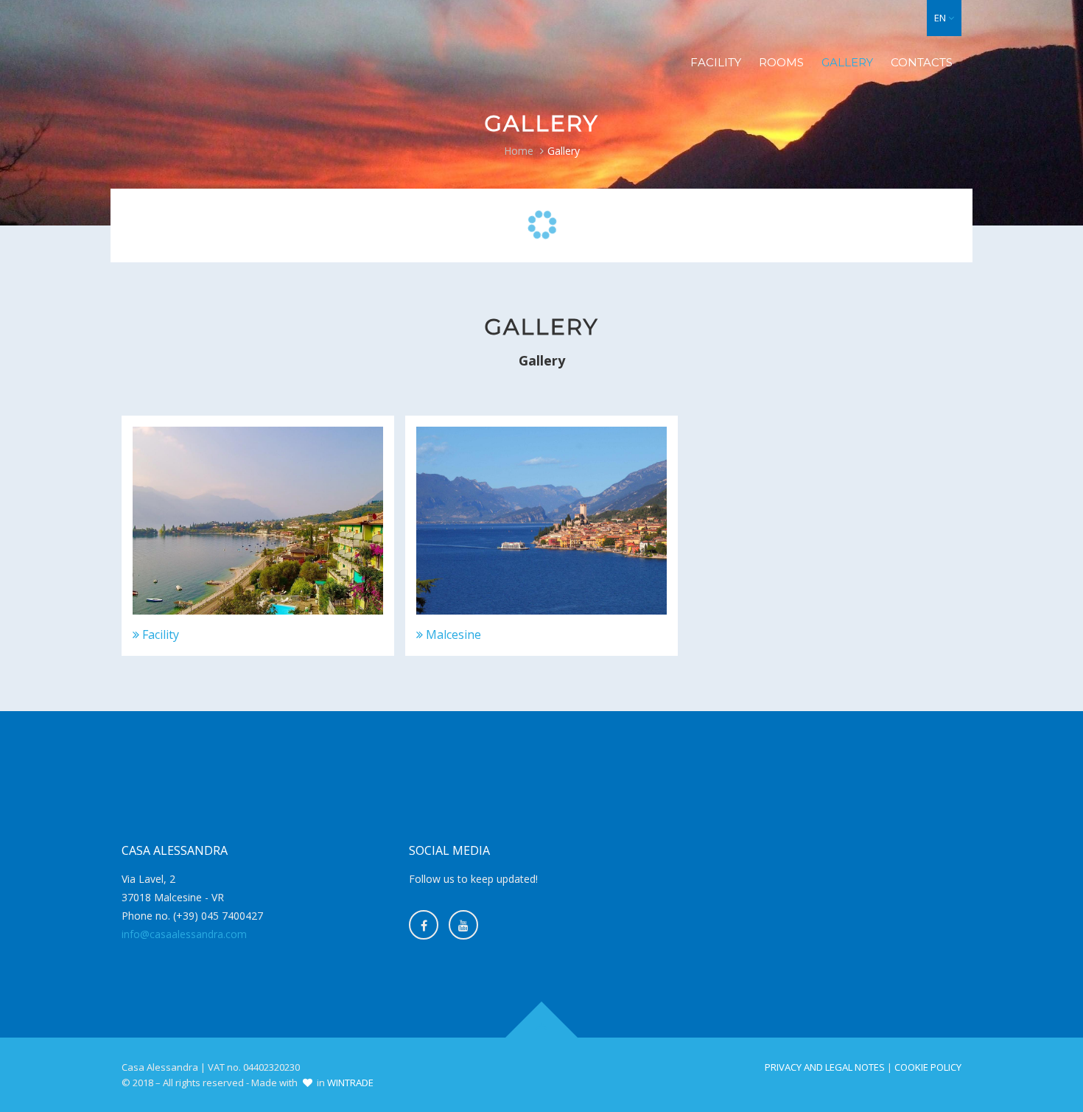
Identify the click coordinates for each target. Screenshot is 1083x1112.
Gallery (847, 62)
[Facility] (258, 521)
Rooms (781, 62)
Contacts (922, 62)
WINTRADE (350, 1082)
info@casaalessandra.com (184, 934)
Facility (715, 62)
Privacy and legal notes (825, 1067)
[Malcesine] (541, 521)
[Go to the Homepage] (228, 41)
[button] (944, 18)
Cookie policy (927, 1067)
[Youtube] (463, 925)
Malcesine (452, 634)
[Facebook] (423, 925)
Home (518, 151)
